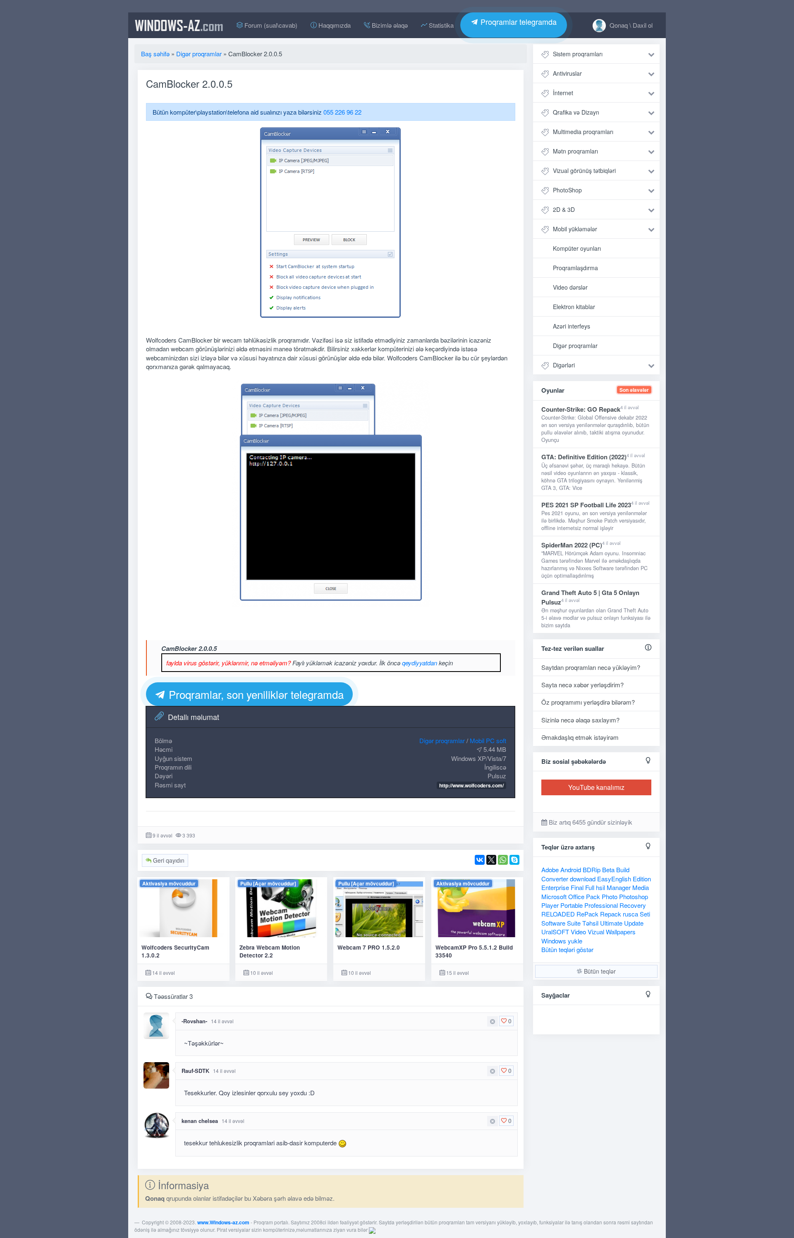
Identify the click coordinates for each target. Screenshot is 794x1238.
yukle (575, 940)
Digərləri (564, 365)
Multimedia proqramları (583, 131)
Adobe (550, 869)
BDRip (591, 869)
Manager (619, 887)
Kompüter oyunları (577, 248)
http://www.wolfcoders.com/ (471, 785)
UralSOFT (555, 931)
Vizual (596, 931)
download (583, 878)
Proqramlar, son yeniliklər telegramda (255, 694)
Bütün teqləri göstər (567, 949)
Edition (642, 878)
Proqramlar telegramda (517, 21)
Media (640, 887)
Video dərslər (570, 287)
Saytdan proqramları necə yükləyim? (590, 667)
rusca (630, 913)
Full (589, 887)
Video (578, 931)
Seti (645, 913)
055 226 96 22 (342, 112)
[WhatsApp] (503, 860)
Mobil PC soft (488, 740)
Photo (609, 896)
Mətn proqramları (575, 151)
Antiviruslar (567, 73)
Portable (571, 905)
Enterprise (555, 887)
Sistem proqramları (578, 54)
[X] (491, 860)
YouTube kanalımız (596, 787)
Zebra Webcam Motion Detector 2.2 (269, 951)
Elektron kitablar (574, 306)
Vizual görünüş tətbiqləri (584, 170)
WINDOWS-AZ (179, 25)
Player (550, 905)
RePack (587, 913)
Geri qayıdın (167, 860)
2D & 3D (564, 209)
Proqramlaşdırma (575, 268)
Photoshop (633, 896)
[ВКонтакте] (480, 860)
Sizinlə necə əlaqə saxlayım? (580, 719)
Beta (608, 869)
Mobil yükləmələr (575, 229)
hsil (600, 887)
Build (622, 869)
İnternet (563, 93)
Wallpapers (621, 931)
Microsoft (554, 896)
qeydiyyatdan (419, 662)
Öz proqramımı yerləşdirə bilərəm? (588, 702)
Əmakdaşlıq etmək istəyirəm (580, 737)
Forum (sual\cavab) (270, 25)
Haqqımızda (334, 25)
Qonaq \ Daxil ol (630, 25)
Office (576, 896)
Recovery (632, 905)
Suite (574, 923)
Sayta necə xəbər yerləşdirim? (582, 684)
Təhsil (590, 923)
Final (577, 887)
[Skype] (514, 860)
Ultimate (611, 923)
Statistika (440, 25)
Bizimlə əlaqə (389, 25)
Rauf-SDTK (195, 1071)
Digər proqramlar (442, 740)
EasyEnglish (614, 878)
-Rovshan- (194, 1021)
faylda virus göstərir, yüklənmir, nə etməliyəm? (228, 662)
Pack (593, 896)
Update (633, 923)
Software (553, 923)
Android (570, 869)
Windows (553, 940)
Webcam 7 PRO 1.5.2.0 (368, 947)
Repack (610, 913)
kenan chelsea (200, 1121)
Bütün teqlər (599, 971)
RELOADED (558, 913)
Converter (554, 878)
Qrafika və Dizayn (576, 112)
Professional (601, 905)
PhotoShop (567, 190)
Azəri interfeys (571, 326)
